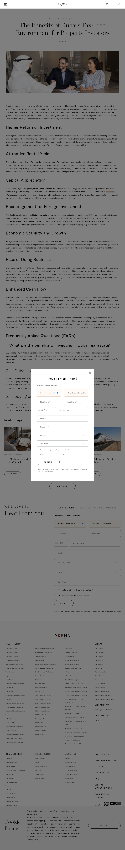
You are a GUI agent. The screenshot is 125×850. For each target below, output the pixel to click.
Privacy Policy (79, 469)
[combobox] (45, 410)
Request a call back (47, 393)
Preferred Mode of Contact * (47, 386)
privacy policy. (63, 450)
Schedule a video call (76, 393)
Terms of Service (43, 471)
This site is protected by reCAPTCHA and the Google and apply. (62, 470)
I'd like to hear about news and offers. (53, 455)
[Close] (90, 372)
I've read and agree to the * (54, 450)
